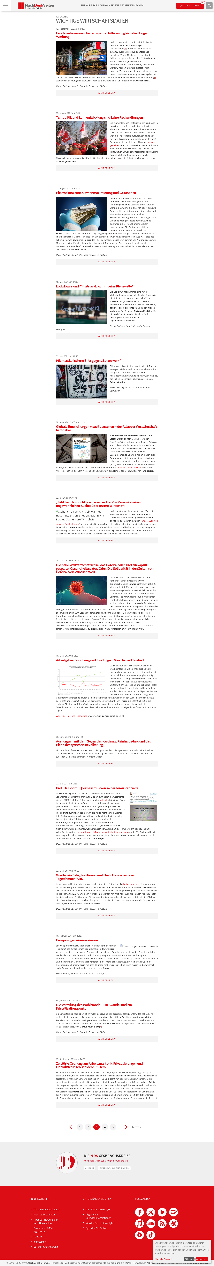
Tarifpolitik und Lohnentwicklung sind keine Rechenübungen (99, 117)
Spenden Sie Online (96, 1228)
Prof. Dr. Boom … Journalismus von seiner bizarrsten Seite (97, 788)
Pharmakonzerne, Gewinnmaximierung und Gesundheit (96, 193)
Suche (209, 5)
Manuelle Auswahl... (164, 1259)
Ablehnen (189, 1259)
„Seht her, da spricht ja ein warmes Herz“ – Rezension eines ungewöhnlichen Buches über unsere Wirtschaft (98, 504)
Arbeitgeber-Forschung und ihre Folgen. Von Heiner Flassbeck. (101, 660)
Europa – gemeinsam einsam (77, 940)
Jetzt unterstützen (192, 5)
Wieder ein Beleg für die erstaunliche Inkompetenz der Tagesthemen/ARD (95, 877)
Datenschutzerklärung (45, 1246)
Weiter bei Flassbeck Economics (71, 716)
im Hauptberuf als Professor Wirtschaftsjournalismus (103, 832)
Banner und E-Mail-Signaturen (43, 1230)
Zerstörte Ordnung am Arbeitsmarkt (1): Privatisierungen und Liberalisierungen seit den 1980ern (99, 1065)
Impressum (39, 1241)
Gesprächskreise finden (114, 1168)
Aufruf (89, 1168)
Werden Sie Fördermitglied (100, 1223)
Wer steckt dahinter (44, 1214)
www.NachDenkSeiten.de (36, 1262)
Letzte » (136, 1127)
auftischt (104, 800)
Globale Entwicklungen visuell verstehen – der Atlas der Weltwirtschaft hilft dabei (106, 428)
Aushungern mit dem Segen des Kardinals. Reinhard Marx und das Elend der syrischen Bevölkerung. (103, 743)
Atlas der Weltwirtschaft (129, 467)
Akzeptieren (201, 1259)
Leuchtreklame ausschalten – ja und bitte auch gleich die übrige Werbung (101, 35)
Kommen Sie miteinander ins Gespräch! (106, 1160)
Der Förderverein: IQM (98, 1209)
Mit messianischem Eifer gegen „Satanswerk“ (88, 360)
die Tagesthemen (130, 884)
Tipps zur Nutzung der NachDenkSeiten (45, 1221)
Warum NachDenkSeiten (46, 1209)
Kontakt (37, 1236)
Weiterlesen (107, 93)
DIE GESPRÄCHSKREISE (107, 1155)
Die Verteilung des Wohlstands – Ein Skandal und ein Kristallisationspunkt (94, 1006)
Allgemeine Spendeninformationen (98, 1216)
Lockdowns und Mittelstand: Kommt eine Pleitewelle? (94, 286)
